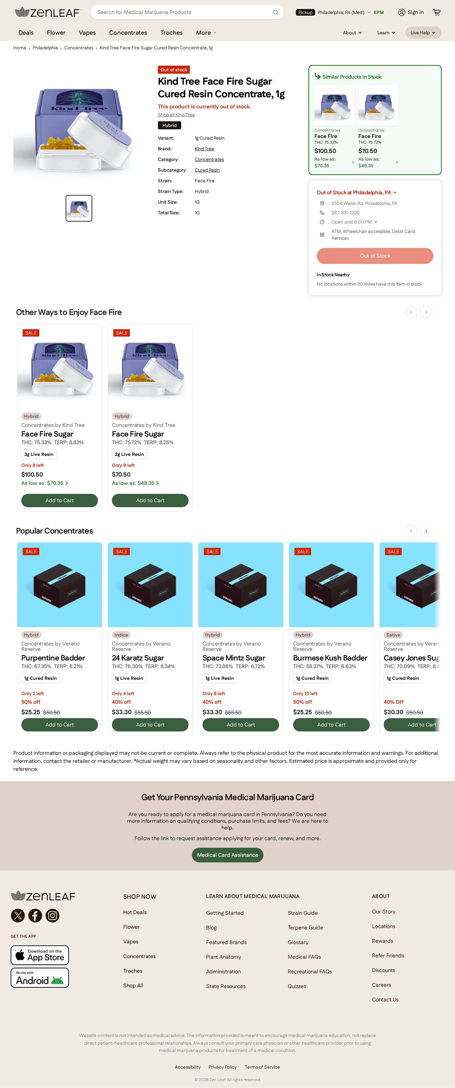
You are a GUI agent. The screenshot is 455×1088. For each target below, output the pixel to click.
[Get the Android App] (54, 977)
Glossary (298, 942)
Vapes (87, 32)
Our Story (383, 911)
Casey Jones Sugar (415, 657)
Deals (26, 32)
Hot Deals (135, 912)
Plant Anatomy (223, 957)
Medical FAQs (304, 957)
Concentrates (128, 32)
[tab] (79, 208)
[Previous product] (411, 312)
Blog (211, 927)
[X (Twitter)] (18, 915)
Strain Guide (303, 913)
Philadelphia (45, 47)
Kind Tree (204, 148)
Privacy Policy (223, 1067)
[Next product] (426, 312)
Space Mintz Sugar (234, 657)
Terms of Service (262, 1067)
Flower (56, 32)
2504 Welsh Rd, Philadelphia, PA (364, 203)
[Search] (275, 12)
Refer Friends (388, 955)
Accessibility (188, 1067)
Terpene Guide (305, 927)
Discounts (383, 970)
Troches (172, 32)
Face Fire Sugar (47, 434)
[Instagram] (52, 915)
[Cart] (437, 12)
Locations (383, 926)
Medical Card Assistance (227, 855)
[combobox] (183, 12)
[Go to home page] (54, 895)
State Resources (225, 986)
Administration (223, 971)
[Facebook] (35, 915)
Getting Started (225, 913)
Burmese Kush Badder (330, 657)
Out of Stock (375, 256)
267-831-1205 (345, 212)
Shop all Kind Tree (176, 114)
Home (19, 47)
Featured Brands (226, 942)
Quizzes (297, 986)
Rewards (382, 941)
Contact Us (385, 999)
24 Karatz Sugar (138, 657)
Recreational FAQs (310, 971)
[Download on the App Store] (54, 955)
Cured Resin (207, 170)
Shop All (133, 985)
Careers (381, 985)
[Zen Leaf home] (48, 12)
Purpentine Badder (53, 657)
